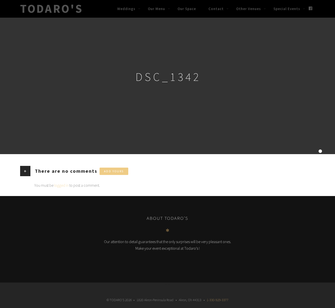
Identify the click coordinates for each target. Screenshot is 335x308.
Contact (216, 8)
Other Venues (248, 8)
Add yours (114, 171)
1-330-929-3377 (218, 300)
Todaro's (51, 8)
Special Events (286, 8)
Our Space (187, 8)
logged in (61, 185)
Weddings (126, 8)
